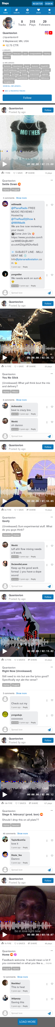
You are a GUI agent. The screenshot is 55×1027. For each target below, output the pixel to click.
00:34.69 (15, 723)
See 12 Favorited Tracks (15, 91)
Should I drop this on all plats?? (20, 819)
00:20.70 (15, 414)
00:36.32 (15, 579)
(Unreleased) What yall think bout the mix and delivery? (26, 384)
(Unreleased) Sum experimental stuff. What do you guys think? (27, 528)
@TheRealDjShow (22, 219)
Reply (25, 266)
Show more (21, 197)
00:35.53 (15, 557)
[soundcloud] (19, 184)
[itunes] (15, 954)
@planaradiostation (27, 259)
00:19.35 (15, 286)
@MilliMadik (18, 222)
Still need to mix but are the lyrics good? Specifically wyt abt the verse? (25, 678)
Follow (27, 97)
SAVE (19, 173)
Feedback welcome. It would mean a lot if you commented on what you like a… (27, 961)
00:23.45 (15, 429)
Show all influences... (12, 86)
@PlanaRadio (19, 208)
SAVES (21, 659)
